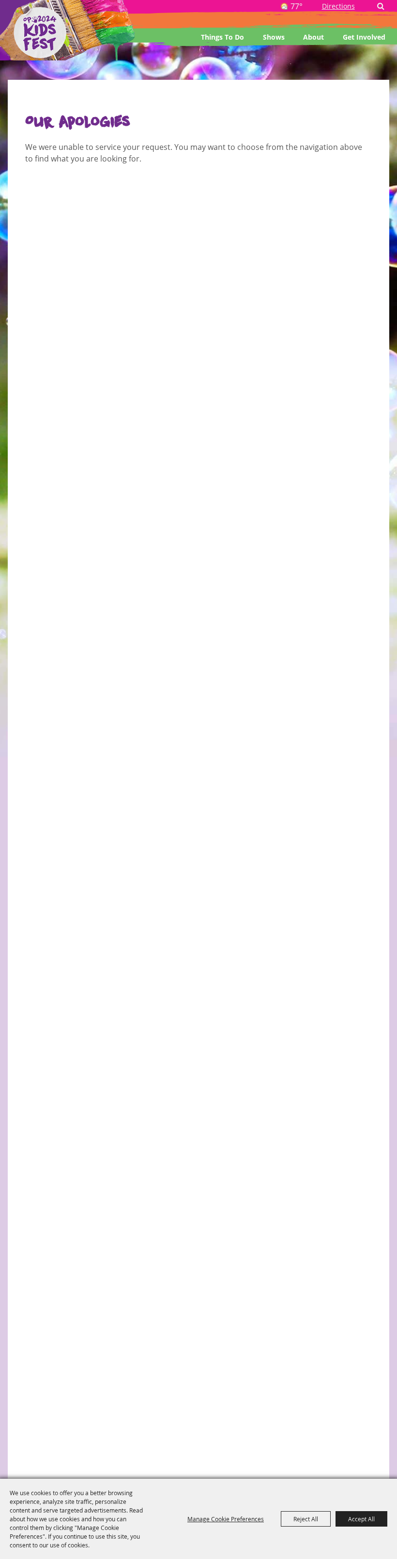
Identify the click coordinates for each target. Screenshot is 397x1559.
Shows (274, 37)
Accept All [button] (361, 1519)
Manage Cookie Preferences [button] (225, 1519)
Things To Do (222, 37)
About (313, 37)
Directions (338, 6)
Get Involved (364, 37)
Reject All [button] (305, 1519)
